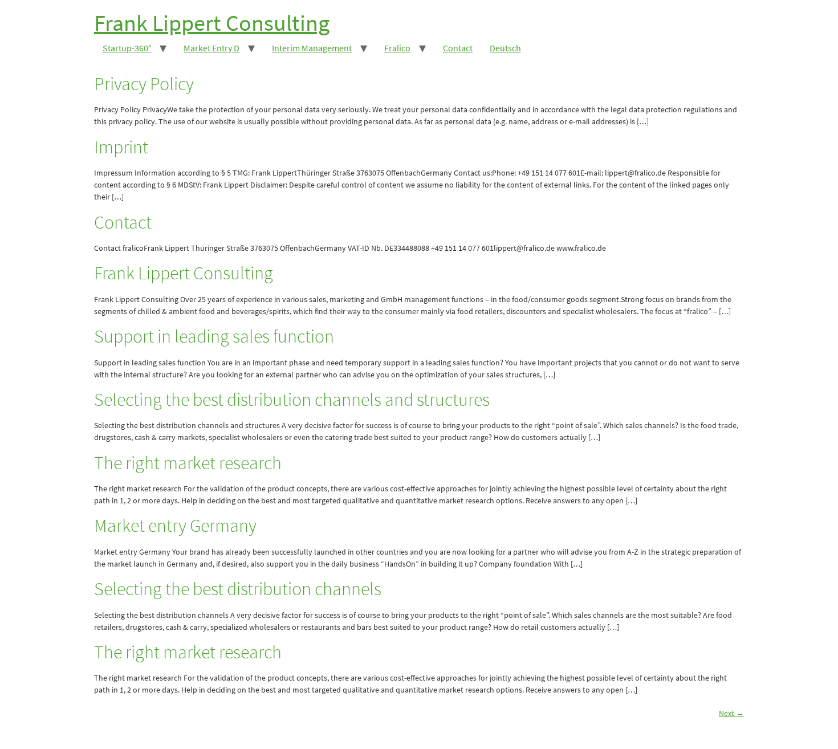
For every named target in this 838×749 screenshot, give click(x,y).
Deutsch (505, 48)
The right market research (188, 462)
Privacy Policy (144, 83)
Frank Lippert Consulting (211, 23)
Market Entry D (211, 48)
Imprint (121, 147)
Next (731, 713)
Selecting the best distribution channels (237, 588)
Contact (458, 48)
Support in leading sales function (214, 336)
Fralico (397, 48)
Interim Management (312, 48)
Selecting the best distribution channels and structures (292, 399)
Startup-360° (127, 48)
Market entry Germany (175, 525)
